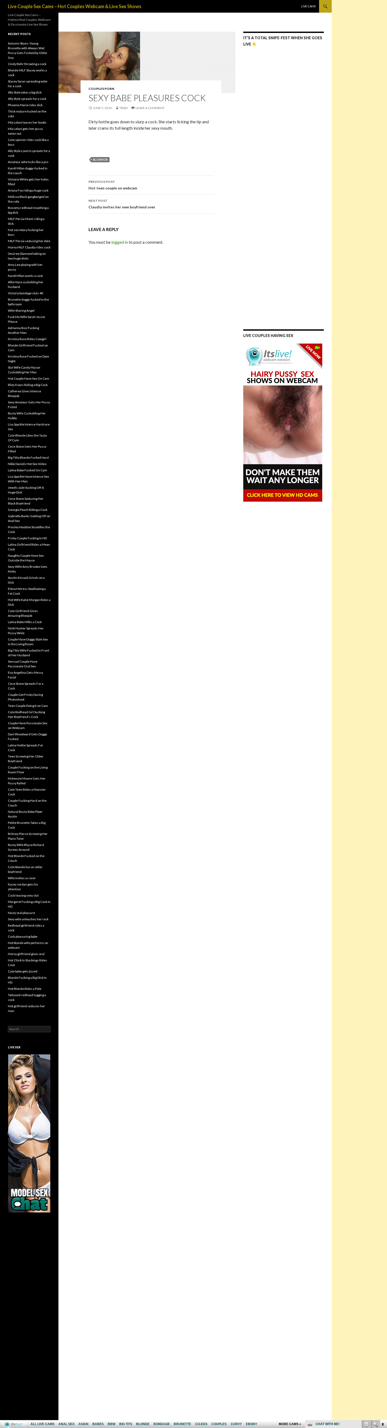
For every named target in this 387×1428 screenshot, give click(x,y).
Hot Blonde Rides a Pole (24, 989)
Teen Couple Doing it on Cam (28, 706)
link (382, 1345)
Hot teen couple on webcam (112, 185)
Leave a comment (150, 108)
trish (123, 108)
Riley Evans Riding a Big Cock (28, 385)
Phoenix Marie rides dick (25, 105)
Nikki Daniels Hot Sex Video (27, 464)
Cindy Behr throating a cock (27, 64)
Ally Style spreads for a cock (27, 99)
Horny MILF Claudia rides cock (29, 247)
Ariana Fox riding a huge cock (28, 190)
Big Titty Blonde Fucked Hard (28, 457)
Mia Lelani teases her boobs (27, 122)
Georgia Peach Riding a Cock (27, 510)
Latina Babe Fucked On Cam (27, 470)
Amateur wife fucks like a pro (28, 162)
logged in (119, 241)
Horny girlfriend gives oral (26, 954)
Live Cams (308, 6)
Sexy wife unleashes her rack (28, 919)
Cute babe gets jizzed (22, 971)
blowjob (100, 159)
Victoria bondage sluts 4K (25, 293)
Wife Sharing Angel (21, 310)
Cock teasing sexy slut (23, 895)
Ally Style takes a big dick (25, 92)
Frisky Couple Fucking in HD (27, 538)
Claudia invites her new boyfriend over (121, 204)
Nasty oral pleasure (21, 913)
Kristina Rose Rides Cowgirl (27, 339)
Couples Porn (101, 89)
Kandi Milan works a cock (25, 276)
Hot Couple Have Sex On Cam (28, 378)
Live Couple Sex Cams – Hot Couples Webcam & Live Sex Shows (74, 6)
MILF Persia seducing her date (29, 241)
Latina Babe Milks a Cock (25, 622)
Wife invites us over (22, 878)
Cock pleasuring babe (22, 936)
